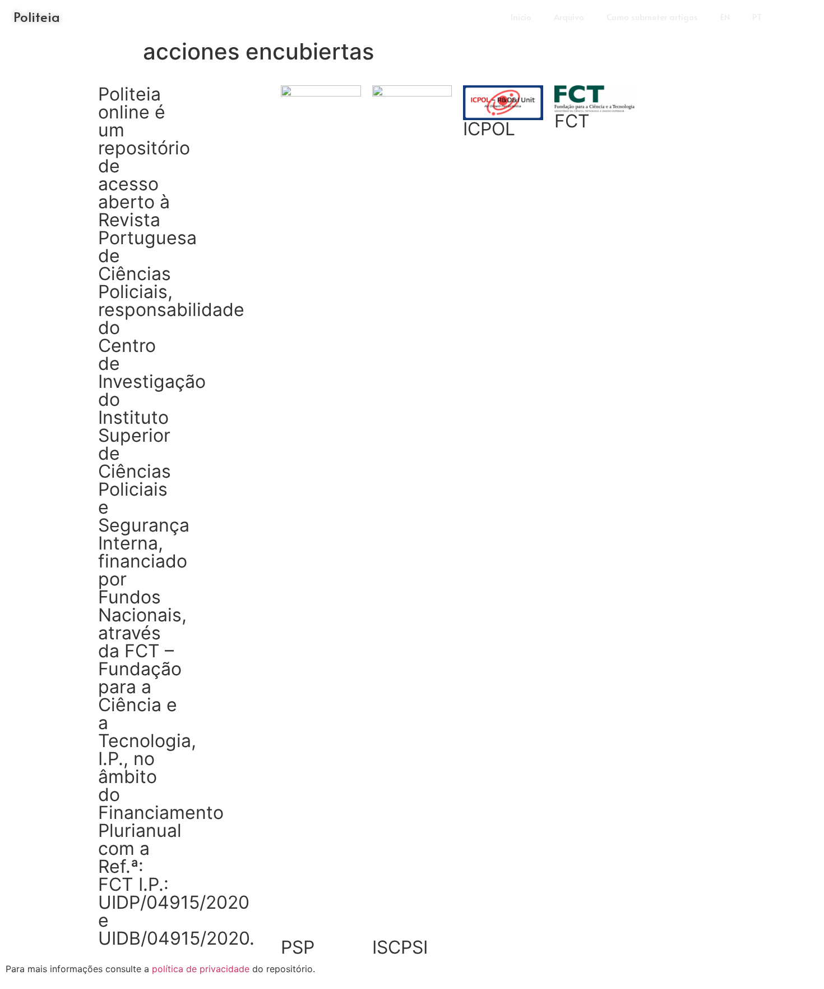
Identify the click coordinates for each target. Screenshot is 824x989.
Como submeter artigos (652, 16)
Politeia (36, 16)
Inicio (521, 16)
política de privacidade (200, 968)
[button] (796, 16)
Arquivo (569, 16)
